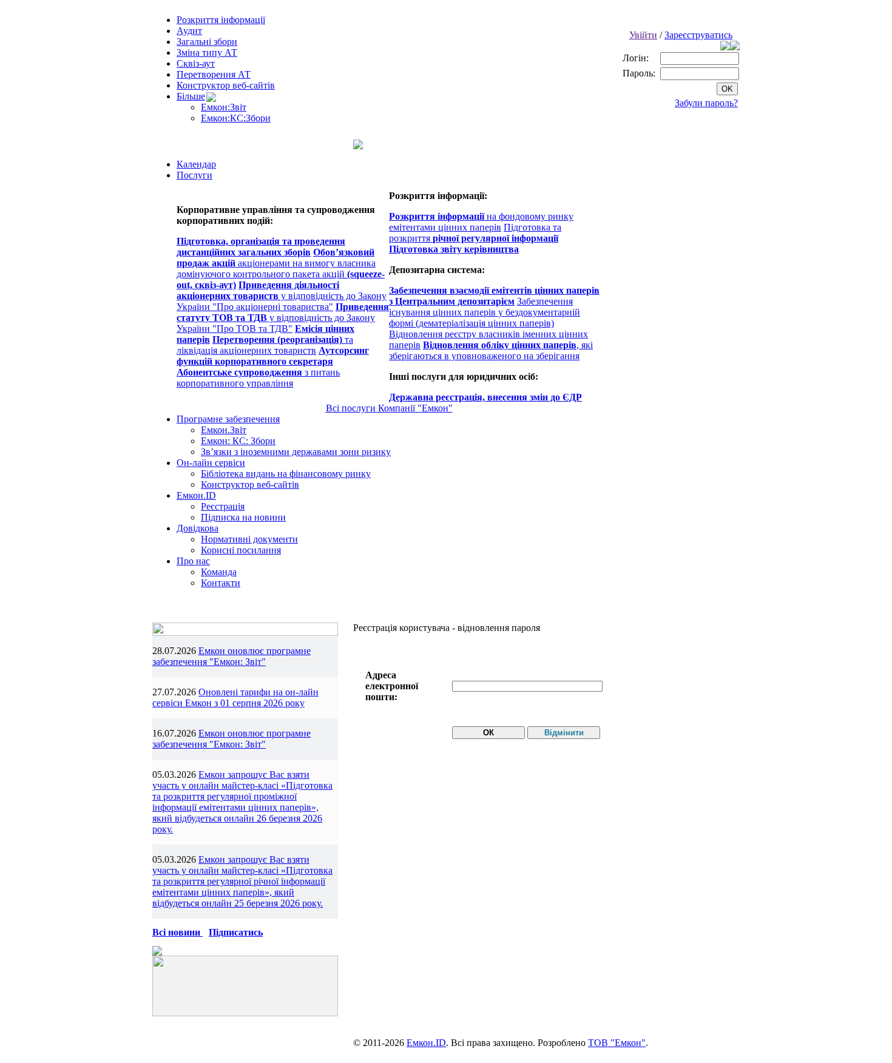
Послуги (194, 175)
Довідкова (197, 528)
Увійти (643, 35)
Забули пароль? (706, 103)
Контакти (220, 583)
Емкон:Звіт (223, 107)
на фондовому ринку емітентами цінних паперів (481, 221)
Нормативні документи (249, 539)
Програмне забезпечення (228, 419)
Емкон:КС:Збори (236, 118)
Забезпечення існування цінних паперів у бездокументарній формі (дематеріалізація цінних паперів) (484, 312)
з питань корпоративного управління (258, 377)
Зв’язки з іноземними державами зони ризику (296, 452)
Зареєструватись (698, 35)
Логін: (637, 58)
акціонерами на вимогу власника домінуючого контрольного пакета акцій (281, 268)
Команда (219, 572)
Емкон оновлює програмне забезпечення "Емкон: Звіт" (231, 656)
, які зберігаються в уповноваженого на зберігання (491, 350)
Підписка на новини (243, 517)
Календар (196, 164)
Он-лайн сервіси (211, 462)
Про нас (193, 561)
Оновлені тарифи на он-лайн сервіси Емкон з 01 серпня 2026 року (235, 697)
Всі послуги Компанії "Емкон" (389, 408)
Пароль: (640, 73)
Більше (191, 96)
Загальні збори (207, 41)
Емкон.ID (196, 495)
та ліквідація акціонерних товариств (265, 345)
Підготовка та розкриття (475, 232)
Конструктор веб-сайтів (226, 85)
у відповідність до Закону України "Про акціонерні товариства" (282, 296)
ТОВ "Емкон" (617, 1043)
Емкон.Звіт (223, 430)
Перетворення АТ (214, 74)
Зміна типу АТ (207, 52)
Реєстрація (223, 506)
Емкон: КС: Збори (238, 441)
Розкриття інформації (221, 20)
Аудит (189, 30)
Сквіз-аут (196, 63)
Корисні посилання (241, 550)
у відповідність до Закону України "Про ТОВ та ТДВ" (283, 318)
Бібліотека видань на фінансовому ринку (286, 473)
